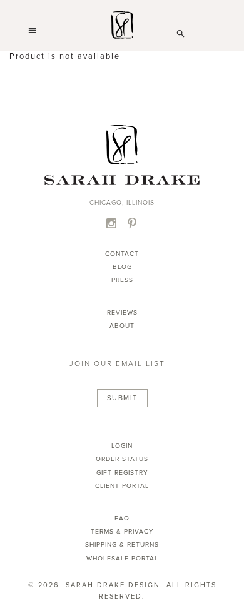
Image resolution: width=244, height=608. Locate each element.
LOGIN (122, 446)
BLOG (122, 267)
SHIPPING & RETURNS (122, 544)
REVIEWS (122, 312)
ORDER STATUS (122, 459)
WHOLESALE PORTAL (122, 558)
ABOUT (122, 326)
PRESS (122, 280)
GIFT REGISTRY (122, 473)
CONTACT (122, 254)
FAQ (122, 518)
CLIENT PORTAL (122, 486)
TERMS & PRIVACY (122, 531)
